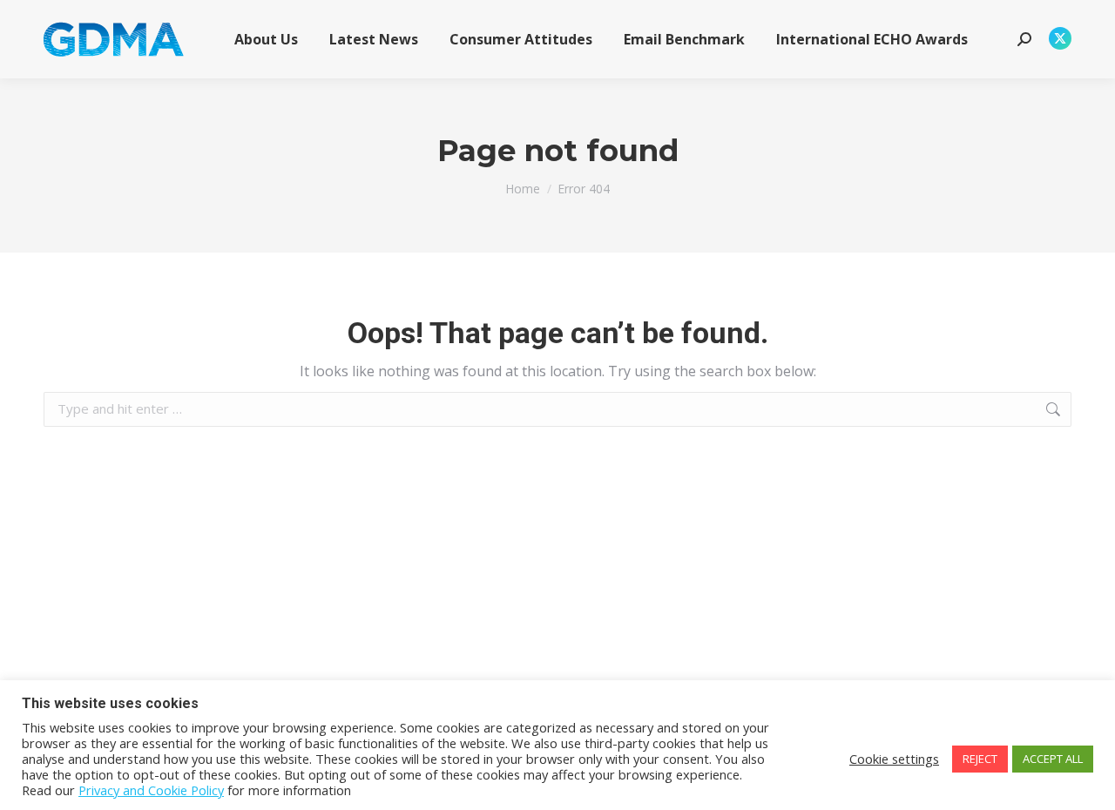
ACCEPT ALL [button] (1053, 758)
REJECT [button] (980, 758)
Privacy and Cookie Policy (151, 790)
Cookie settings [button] (894, 758)
